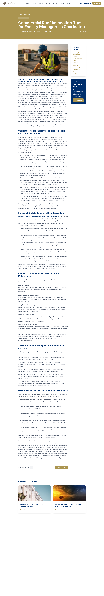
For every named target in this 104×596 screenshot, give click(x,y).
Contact (69, 3)
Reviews (48, 3)
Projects (34, 3)
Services (26, 3)
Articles (41, 3)
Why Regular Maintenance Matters (76, 54)
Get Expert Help (61, 467)
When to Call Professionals (76, 68)
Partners (55, 3)
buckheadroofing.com (48, 268)
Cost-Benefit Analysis (76, 72)
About (62, 3)
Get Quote (97, 3)
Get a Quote (78, 100)
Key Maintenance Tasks (77, 59)
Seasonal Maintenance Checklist (76, 64)
